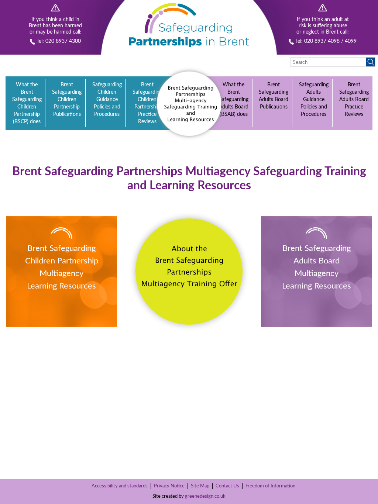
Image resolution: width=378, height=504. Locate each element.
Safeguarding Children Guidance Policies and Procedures (107, 99)
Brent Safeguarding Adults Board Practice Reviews (354, 99)
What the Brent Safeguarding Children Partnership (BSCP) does (27, 103)
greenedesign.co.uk (205, 496)
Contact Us (227, 486)
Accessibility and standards (120, 486)
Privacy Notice (169, 486)
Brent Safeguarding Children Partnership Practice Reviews (147, 103)
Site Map (200, 486)
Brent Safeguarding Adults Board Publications (273, 96)
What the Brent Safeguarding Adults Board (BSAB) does (233, 99)
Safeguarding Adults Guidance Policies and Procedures (314, 99)
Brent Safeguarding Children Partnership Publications (67, 99)
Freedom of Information (270, 486)
